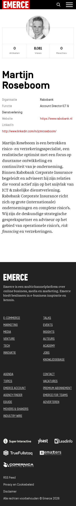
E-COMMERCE (11, 318)
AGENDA (8, 374)
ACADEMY (49, 346)
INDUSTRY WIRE (12, 416)
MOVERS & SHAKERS (15, 409)
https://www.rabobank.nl (56, 118)
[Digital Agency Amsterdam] (17, 441)
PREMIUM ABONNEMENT (57, 388)
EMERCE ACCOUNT (14, 388)
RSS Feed (9, 477)
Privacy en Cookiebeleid (18, 484)
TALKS (47, 318)
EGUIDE (7, 402)
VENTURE (9, 339)
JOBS (46, 353)
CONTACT (49, 374)
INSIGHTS (48, 332)
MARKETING (10, 325)
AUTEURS (49, 339)
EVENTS (48, 325)
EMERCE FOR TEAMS (55, 395)
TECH (6, 346)
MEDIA (7, 332)
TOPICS (7, 381)
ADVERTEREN (51, 402)
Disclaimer (9, 491)
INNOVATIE (9, 353)
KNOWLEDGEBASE (54, 359)
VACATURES (50, 381)
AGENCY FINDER (12, 395)
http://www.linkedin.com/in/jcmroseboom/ (29, 131)
